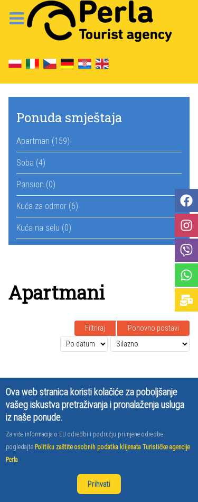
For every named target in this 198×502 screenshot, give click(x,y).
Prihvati (99, 484)
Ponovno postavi (153, 328)
